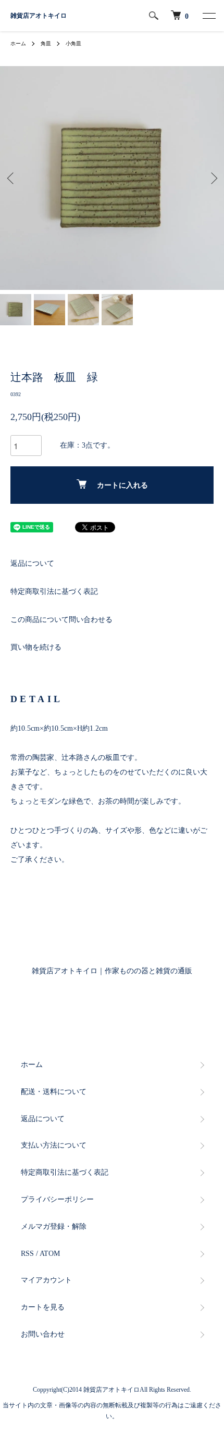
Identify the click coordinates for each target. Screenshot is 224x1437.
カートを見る (43, 1307)
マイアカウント (46, 1280)
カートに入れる (122, 485)
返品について (32, 563)
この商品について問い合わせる (61, 620)
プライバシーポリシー (57, 1199)
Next (212, 178)
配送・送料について (53, 1092)
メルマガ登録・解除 (53, 1226)
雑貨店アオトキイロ (38, 15)
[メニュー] (208, 15)
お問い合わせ (43, 1334)
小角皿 (73, 43)
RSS (27, 1253)
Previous (11, 178)
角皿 (46, 43)
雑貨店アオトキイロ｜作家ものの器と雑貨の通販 (112, 971)
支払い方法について (53, 1145)
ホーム (18, 43)
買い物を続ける (35, 647)
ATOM (50, 1253)
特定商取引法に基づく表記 (54, 591)
